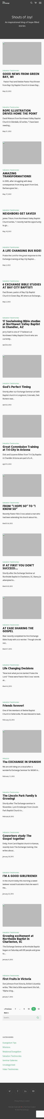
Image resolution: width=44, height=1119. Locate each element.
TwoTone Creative (30, 1107)
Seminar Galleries (10, 1060)
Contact (27, 1101)
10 (28, 1009)
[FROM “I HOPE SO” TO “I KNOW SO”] (22, 485)
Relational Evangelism (12, 1051)
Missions (6, 758)
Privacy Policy (19, 1101)
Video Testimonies (10, 1069)
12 (38, 1009)
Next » (6, 1013)
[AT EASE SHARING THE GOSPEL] (22, 607)
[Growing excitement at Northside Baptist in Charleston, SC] (22, 915)
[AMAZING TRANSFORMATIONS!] (22, 152)
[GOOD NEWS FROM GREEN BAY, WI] (22, 53)
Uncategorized (9, 1065)
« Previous (8, 1009)
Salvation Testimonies (11, 70)
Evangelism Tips (9, 1043)
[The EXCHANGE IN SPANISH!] (22, 741)
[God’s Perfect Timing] (22, 366)
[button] (40, 3)
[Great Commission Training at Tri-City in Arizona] (22, 426)
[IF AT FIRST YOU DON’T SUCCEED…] (22, 545)
